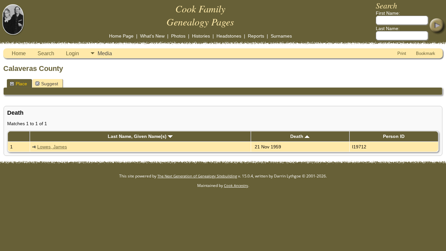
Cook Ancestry (236, 185)
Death (297, 136)
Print (401, 53)
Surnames (281, 36)
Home (19, 53)
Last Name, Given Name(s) (138, 136)
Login (72, 53)
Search (46, 53)
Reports (256, 36)
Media (105, 53)
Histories (201, 36)
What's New (152, 36)
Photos (178, 36)
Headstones (228, 36)
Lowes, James (52, 146)
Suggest (49, 83)
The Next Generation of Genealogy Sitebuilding (197, 176)
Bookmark (425, 53)
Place (21, 83)
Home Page (121, 36)
